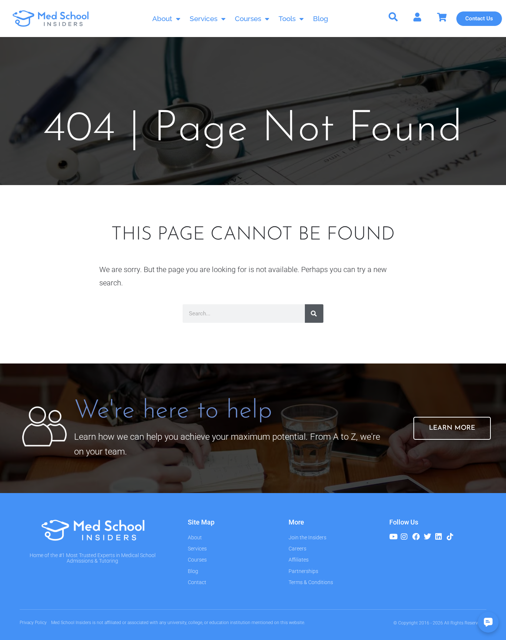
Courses (248, 18)
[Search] (314, 313)
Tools (287, 18)
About (162, 18)
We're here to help (173, 411)
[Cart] (442, 17)
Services (203, 18)
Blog (320, 18)
